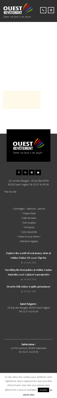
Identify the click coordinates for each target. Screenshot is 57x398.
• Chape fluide (28, 213)
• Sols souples (28, 222)
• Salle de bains (28, 218)
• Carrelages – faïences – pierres (28, 208)
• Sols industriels (28, 232)
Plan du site (10, 191)
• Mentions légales (28, 241)
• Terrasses (28, 227)
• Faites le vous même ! (28, 236)
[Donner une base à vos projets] (18, 10)
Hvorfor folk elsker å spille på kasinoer (28, 286)
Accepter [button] (43, 390)
